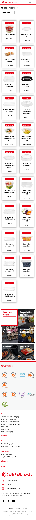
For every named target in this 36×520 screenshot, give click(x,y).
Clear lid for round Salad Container (26, 111)
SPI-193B (27, 250)
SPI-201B (27, 198)
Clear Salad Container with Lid (26, 192)
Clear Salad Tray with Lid (26, 60)
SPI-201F (9, 300)
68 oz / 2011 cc (9, 48)
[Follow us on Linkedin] (8, 501)
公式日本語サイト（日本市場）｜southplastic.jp (16, 493)
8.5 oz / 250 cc (9, 23)
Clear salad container (26, 245)
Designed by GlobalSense (13, 515)
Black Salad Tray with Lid (26, 85)
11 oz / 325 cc (26, 258)
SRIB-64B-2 (9, 65)
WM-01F (26, 117)
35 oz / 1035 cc (26, 48)
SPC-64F (9, 116)
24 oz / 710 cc (9, 125)
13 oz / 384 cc (26, 152)
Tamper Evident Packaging (10, 417)
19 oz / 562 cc (26, 233)
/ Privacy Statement (22, 508)
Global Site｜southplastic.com (12, 496)
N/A (27, 23)
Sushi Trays (5, 429)
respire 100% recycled (8, 457)
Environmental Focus (8, 454)
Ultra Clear (4, 427)
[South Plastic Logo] (9, 2)
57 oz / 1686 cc (9, 179)
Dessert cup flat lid (26, 35)
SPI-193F (9, 250)
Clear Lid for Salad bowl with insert (9, 165)
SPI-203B (27, 275)
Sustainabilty (6, 451)
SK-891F (9, 223)
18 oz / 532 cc (26, 179)
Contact (4, 436)
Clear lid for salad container (9, 110)
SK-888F (9, 171)
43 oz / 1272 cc (26, 206)
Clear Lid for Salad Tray (9, 85)
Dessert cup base (9, 34)
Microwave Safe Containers (10, 422)
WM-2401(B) (9, 144)
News (3, 466)
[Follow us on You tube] (13, 501)
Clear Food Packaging (8, 419)
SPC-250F (27, 40)
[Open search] (26, 2)
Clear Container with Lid (9, 60)
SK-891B (26, 225)
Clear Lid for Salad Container (9, 218)
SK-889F (9, 90)
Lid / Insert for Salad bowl (27, 164)
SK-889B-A (26, 65)
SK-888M (27, 169)
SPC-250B (9, 38)
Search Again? (7, 12)
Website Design (25, 515)
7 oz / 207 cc (9, 152)
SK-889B (26, 90)
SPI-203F (9, 275)
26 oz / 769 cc (9, 73)
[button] (8, 12)
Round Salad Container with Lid (9, 138)
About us (4, 461)
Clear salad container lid (9, 245)
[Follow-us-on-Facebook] (3, 501)
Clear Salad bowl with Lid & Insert (9, 191)
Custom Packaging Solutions (10, 424)
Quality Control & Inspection (10, 446)
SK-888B (9, 196)
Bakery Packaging (7, 432)
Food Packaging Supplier (9, 444)
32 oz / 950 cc (26, 125)
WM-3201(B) (27, 144)
